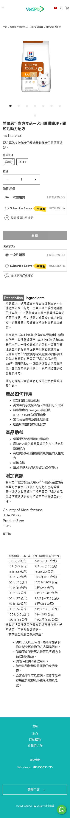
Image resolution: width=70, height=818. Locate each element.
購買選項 (9, 189)
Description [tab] (13, 297)
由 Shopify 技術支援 (44, 805)
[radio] (7, 197)
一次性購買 (17, 197)
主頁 (5, 27)
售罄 (35, 236)
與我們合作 (35, 745)
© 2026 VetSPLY (24, 805)
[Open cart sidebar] (67, 8)
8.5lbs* (9, 161)
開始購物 (35, 739)
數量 (5, 171)
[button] (35, 67)
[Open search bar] (61, 8)
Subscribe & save (27, 208)
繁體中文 (34, 789)
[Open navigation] (3, 8)
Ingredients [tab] (35, 297)
